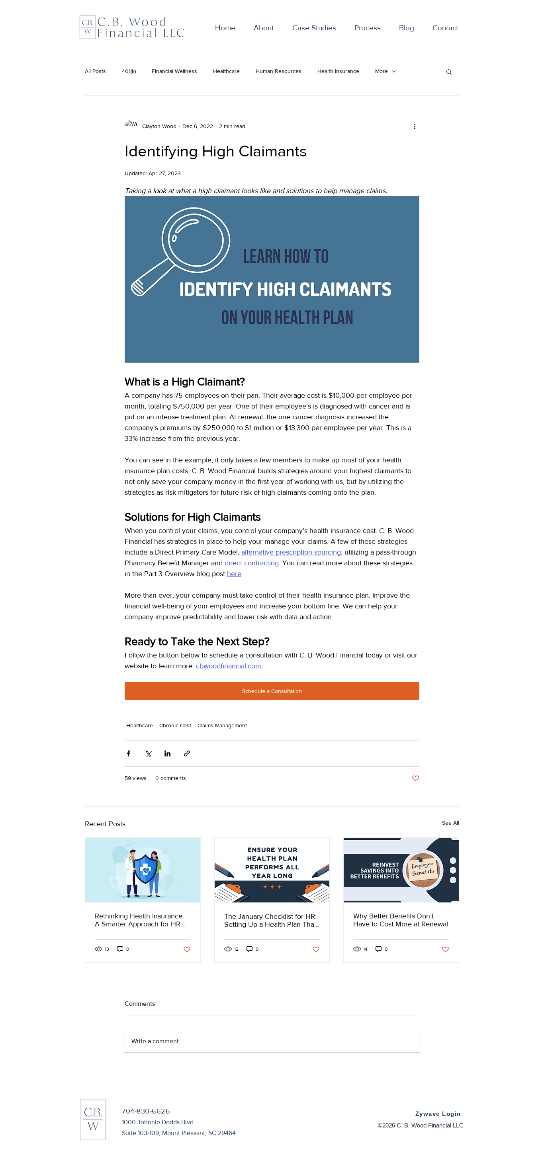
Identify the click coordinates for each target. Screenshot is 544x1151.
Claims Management (222, 725)
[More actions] (414, 126)
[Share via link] (187, 753)
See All (450, 822)
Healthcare (226, 71)
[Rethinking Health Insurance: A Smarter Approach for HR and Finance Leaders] (142, 870)
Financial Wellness (174, 71)
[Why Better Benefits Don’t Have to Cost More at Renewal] (401, 870)
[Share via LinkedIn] (167, 753)
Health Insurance (338, 71)
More (381, 71)
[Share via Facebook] (128, 753)
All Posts (95, 71)
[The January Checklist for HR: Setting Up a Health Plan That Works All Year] (272, 870)
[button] (449, 71)
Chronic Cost (175, 725)
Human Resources (278, 71)
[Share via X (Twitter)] (148, 753)
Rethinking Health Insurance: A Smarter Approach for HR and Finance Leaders (139, 920)
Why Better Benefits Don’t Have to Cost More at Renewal (400, 920)
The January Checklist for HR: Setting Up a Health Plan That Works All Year (270, 920)
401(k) (129, 71)
